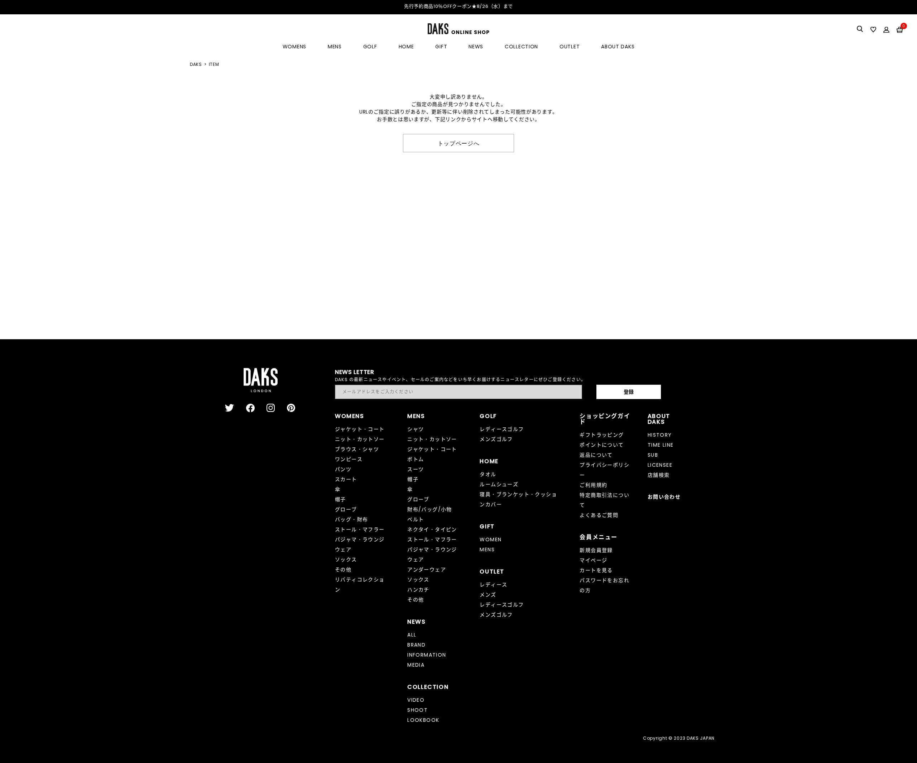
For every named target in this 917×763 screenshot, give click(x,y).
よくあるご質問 (599, 515)
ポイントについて (602, 444)
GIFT (441, 46)
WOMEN (490, 539)
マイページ (593, 560)
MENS (335, 46)
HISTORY (660, 434)
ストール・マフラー (360, 529)
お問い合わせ (664, 496)
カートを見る (596, 570)
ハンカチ (418, 589)
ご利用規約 (593, 485)
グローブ (346, 509)
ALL (411, 634)
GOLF (370, 46)
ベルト (415, 519)
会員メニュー (599, 537)
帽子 (340, 499)
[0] (900, 29)
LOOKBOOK (423, 720)
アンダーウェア (426, 569)
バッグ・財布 (351, 519)
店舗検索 (659, 475)
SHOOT (417, 710)
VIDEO (415, 700)
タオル (488, 474)
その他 (343, 569)
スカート (346, 479)
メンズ (488, 594)
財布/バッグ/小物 (429, 509)
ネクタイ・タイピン (432, 529)
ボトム (415, 459)
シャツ (415, 429)
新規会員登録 (596, 550)
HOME (406, 46)
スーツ (415, 469)
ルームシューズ (499, 484)
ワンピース (349, 459)
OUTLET (570, 46)
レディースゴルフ (502, 429)
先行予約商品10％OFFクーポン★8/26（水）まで (458, 6)
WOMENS (294, 46)
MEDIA (415, 664)
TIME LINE (661, 444)
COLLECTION (521, 46)
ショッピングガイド (605, 419)
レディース (493, 584)
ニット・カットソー (360, 439)
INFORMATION (426, 654)
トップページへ (459, 143)
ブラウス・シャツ (357, 449)
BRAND (416, 644)
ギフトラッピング (602, 434)
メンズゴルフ (496, 439)
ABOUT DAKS (617, 46)
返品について (596, 455)
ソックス (346, 559)
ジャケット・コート (360, 429)
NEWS (476, 46)
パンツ (343, 469)
